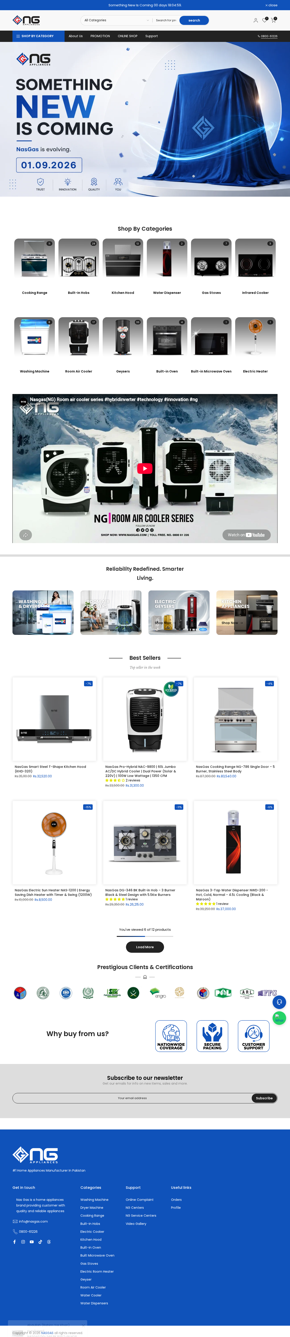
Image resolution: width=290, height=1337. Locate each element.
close (19, 5)
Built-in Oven (90, 1247)
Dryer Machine (91, 1208)
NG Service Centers (141, 1216)
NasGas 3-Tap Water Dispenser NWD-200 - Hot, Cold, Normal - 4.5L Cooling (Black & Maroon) (232, 895)
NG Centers (135, 1208)
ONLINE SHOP (128, 36)
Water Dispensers (94, 1303)
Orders (176, 1200)
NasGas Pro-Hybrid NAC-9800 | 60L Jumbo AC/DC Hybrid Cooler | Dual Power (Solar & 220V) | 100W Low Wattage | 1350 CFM (140, 771)
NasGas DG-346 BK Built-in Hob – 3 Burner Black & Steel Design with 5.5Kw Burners (140, 892)
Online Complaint (140, 1200)
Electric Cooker (92, 1232)
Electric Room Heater (97, 1271)
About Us (76, 36)
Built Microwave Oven (97, 1255)
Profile (176, 1208)
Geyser (86, 1279)
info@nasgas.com (33, 1221)
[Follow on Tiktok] (40, 1242)
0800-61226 (269, 36)
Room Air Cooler (93, 1287)
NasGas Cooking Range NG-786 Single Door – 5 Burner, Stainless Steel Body (235, 769)
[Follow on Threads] (49, 1242)
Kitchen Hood (91, 1240)
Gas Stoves (89, 1264)
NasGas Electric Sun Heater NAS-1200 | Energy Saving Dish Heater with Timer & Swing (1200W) (53, 892)
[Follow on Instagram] (23, 1242)
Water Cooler (91, 1295)
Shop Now (27, 623)
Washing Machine (94, 1200)
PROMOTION (100, 36)
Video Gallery (136, 1224)
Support (151, 36)
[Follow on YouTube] (32, 1242)
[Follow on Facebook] (14, 1242)
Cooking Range (92, 1216)
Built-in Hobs (90, 1224)
